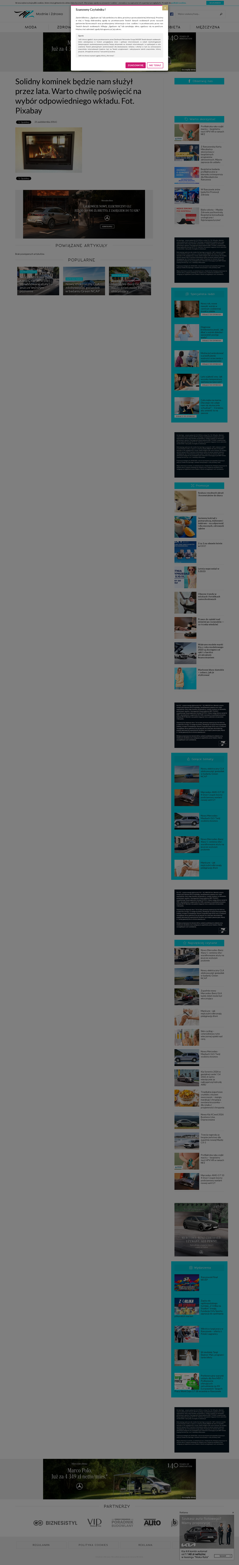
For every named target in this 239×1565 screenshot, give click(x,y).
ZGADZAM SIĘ (135, 65)
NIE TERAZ (155, 65)
